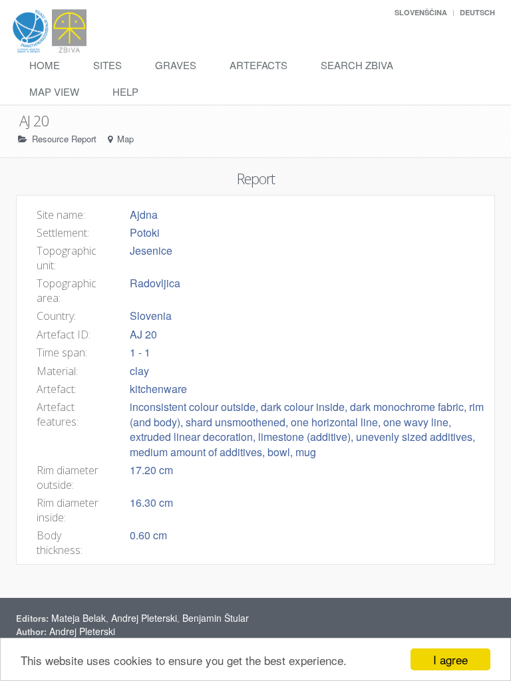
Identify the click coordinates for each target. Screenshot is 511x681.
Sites (107, 65)
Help (125, 91)
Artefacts (258, 65)
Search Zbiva (357, 65)
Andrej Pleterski (144, 617)
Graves (175, 65)
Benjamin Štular (215, 617)
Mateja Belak (78, 617)
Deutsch (477, 12)
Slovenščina (421, 12)
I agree (450, 659)
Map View (54, 91)
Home (44, 65)
